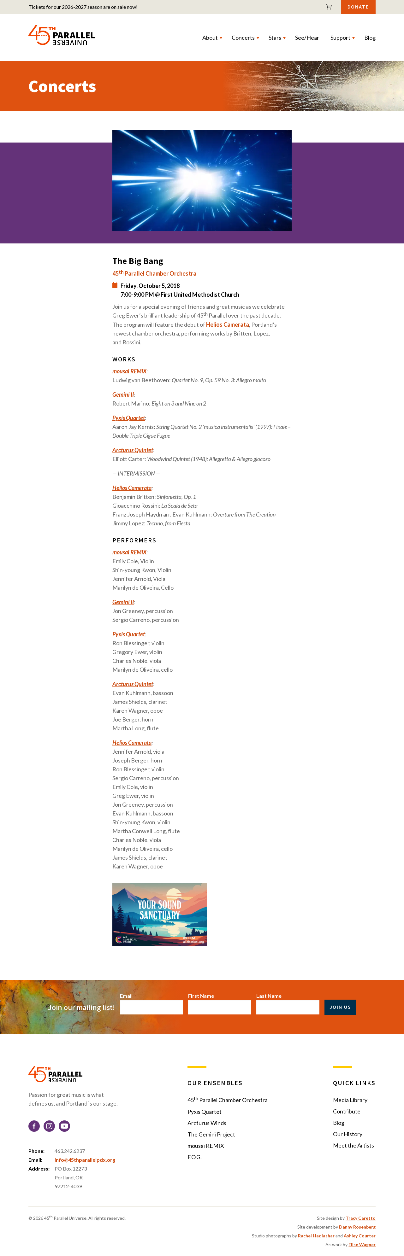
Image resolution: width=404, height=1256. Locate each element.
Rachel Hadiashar (316, 1235)
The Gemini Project (211, 1134)
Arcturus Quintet (132, 450)
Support (340, 37)
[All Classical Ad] (202, 916)
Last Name (269, 995)
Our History (347, 1133)
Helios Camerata (227, 324)
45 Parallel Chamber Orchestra (227, 1099)
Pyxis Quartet (128, 417)
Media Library (350, 1099)
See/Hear (307, 37)
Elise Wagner (362, 1244)
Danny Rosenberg (357, 1227)
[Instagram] (49, 1127)
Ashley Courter (360, 1235)
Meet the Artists (353, 1145)
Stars (275, 37)
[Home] (61, 37)
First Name (201, 995)
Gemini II (123, 394)
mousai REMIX (129, 371)
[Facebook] (34, 1127)
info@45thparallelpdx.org (85, 1160)
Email (126, 995)
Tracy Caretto (361, 1218)
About (210, 37)
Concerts (243, 37)
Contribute (346, 1111)
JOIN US (340, 1007)
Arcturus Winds (206, 1122)
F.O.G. (194, 1157)
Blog (370, 37)
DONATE (358, 6)
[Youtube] (64, 1127)
